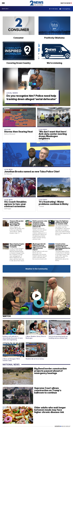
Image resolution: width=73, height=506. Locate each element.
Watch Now (66, 3)
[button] (13, 330)
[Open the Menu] (3, 3)
